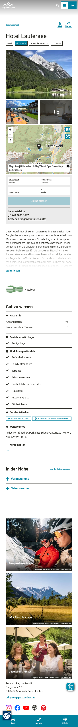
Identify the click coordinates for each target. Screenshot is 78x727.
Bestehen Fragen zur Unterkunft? (27, 219)
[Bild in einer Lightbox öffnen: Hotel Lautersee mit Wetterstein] (39, 74)
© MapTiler (38, 166)
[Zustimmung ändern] (7, 715)
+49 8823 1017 (20, 215)
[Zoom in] (10, 129)
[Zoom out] (10, 134)
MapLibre (14, 166)
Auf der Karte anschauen (60, 469)
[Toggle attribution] (68, 166)
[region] (39, 149)
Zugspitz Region (12, 25)
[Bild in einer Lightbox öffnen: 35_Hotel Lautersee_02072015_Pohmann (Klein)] (22, 112)
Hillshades (25, 166)
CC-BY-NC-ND (66, 569)
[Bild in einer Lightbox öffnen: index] (56, 112)
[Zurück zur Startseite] (8, 5)
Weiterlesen (13, 270)
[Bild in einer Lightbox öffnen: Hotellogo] (14, 290)
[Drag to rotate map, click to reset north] (10, 140)
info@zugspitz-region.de (20, 697)
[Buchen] (73, 5)
